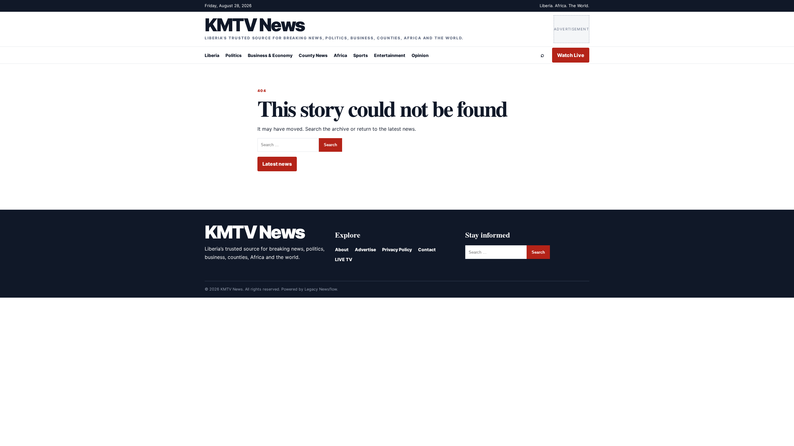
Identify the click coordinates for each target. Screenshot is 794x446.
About (342, 249)
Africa (340, 55)
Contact (427, 249)
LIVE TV (343, 259)
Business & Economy (270, 55)
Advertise (365, 249)
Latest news (277, 164)
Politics (233, 55)
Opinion (420, 55)
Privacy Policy (397, 249)
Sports (360, 55)
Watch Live (570, 55)
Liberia (212, 55)
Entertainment (389, 55)
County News (313, 55)
